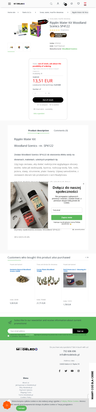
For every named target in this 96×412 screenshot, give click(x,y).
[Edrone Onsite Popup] (48, 206)
